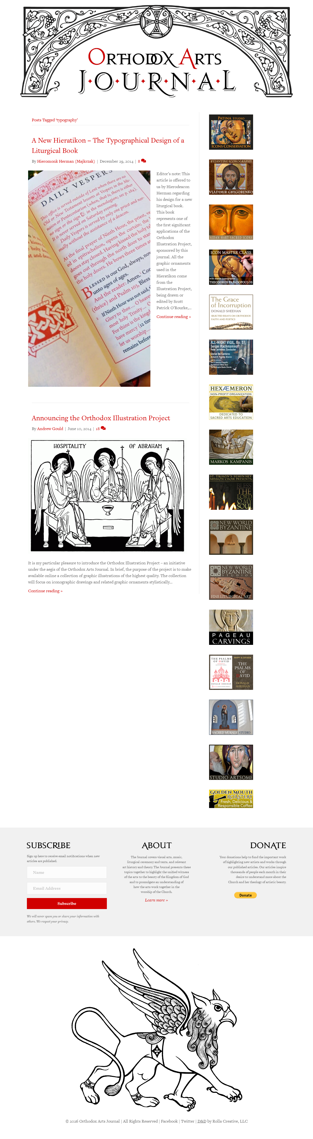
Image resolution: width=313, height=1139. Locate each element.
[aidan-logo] (231, 222)
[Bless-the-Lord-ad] (231, 492)
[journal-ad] (231, 627)
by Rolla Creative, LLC (223, 1121)
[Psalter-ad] (231, 672)
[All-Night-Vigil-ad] (231, 357)
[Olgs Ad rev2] (231, 132)
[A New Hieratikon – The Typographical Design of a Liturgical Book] (89, 278)
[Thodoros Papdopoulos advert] (231, 267)
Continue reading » (173, 316)
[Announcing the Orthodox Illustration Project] (107, 495)
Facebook (169, 1121)
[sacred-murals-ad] (231, 717)
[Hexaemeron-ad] (231, 402)
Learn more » (156, 900)
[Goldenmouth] (231, 798)
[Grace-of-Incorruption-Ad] (231, 312)
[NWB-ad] (231, 537)
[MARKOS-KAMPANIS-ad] (231, 447)
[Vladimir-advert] (231, 177)
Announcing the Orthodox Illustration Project (101, 418)
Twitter (187, 1121)
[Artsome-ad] (231, 762)
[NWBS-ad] (231, 582)
